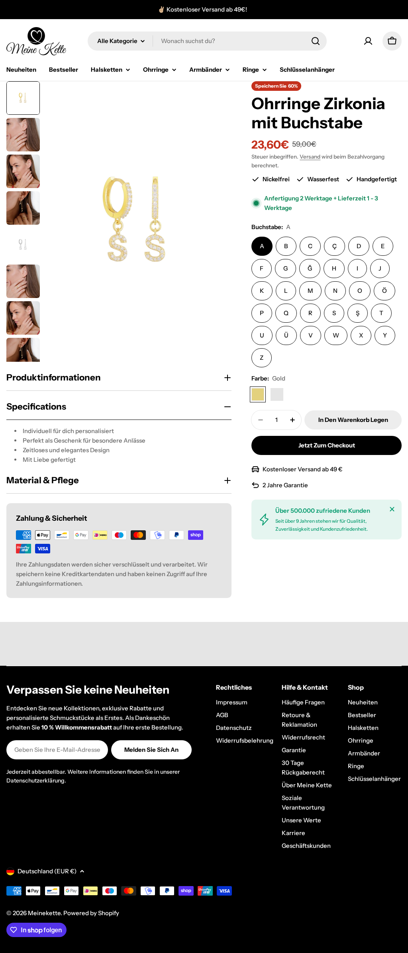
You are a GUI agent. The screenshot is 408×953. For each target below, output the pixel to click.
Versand (310, 156)
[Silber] (277, 394)
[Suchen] (315, 41)
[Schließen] (392, 509)
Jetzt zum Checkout (326, 445)
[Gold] (257, 394)
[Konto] (368, 41)
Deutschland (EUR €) (47, 871)
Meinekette (44, 913)
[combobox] (207, 41)
